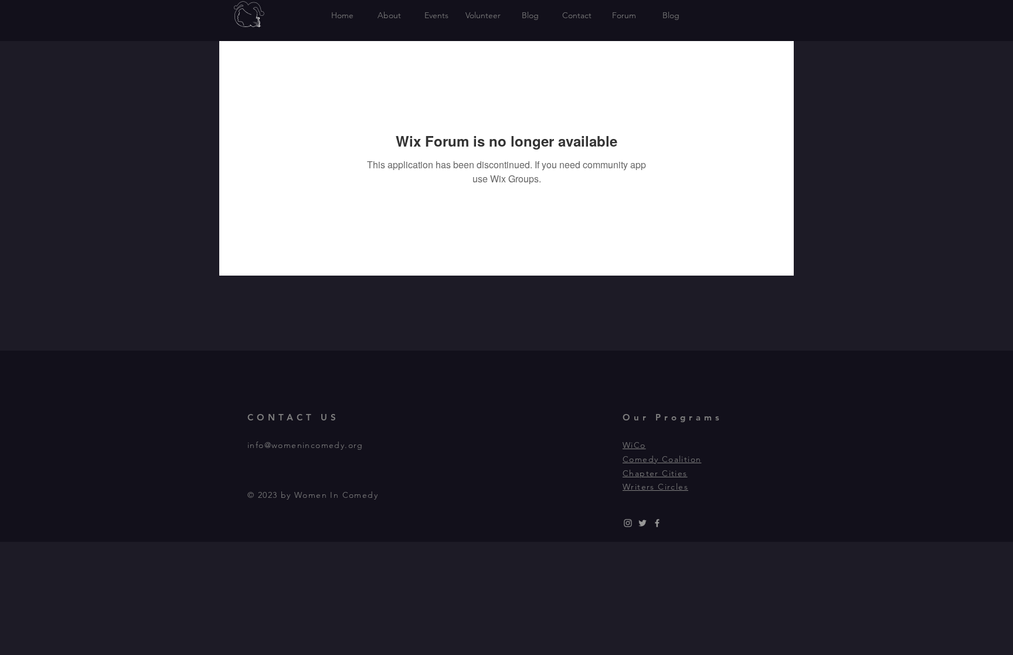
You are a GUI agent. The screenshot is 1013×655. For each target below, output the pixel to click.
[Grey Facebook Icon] (657, 523)
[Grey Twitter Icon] (642, 523)
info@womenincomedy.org (305, 445)
